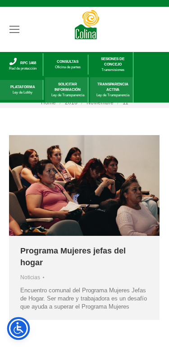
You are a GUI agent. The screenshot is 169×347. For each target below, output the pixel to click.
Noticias (30, 277)
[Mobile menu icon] (14, 29)
